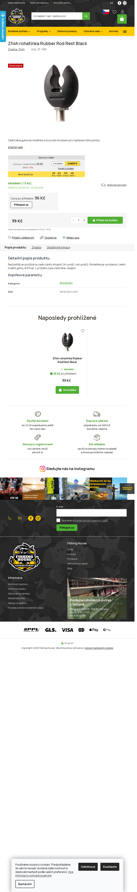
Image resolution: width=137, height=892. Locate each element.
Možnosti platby (61, 2)
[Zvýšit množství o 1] (84, 220)
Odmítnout (88, 867)
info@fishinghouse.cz (20, 518)
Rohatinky (66, 283)
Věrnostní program (77, 563)
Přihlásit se (67, 528)
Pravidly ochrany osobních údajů (91, 520)
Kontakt (71, 554)
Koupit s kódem (66, 168)
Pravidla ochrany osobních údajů (25, 607)
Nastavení (25, 884)
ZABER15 (72, 163)
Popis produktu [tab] (15, 247)
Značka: (16, 49)
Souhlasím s (84, 520)
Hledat (86, 16)
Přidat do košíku (107, 220)
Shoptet (69, 643)
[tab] (39, 247)
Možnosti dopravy (39, 2)
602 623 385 (10, 518)
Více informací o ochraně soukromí (44, 873)
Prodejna (72, 558)
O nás (70, 549)
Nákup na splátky (17, 603)
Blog (69, 568)
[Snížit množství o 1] (73, 220)
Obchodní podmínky (19, 593)
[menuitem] (19, 31)
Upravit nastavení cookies (99, 648)
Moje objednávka (16, 2)
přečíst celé (15, 147)
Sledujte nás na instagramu (70, 468)
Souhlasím (110, 867)
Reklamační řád (16, 598)
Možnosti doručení (117, 184)
